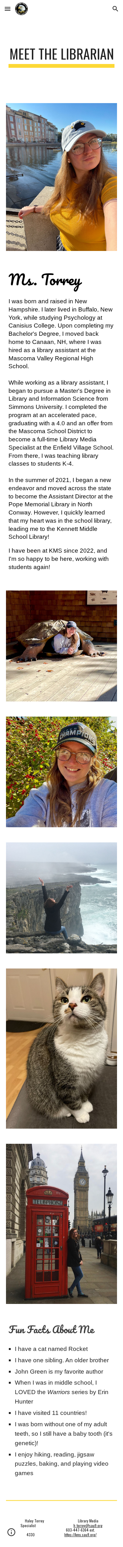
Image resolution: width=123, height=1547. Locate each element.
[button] (7, 8)
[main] (61, 56)
